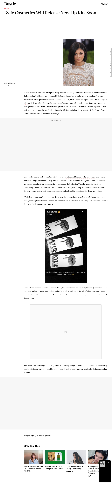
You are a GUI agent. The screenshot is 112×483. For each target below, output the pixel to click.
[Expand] (101, 462)
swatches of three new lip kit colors (80, 177)
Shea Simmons (10, 83)
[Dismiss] (108, 462)
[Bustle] (10, 4)
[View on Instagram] (65, 331)
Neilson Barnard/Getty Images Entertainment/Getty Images (111, 62)
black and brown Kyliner (89, 106)
